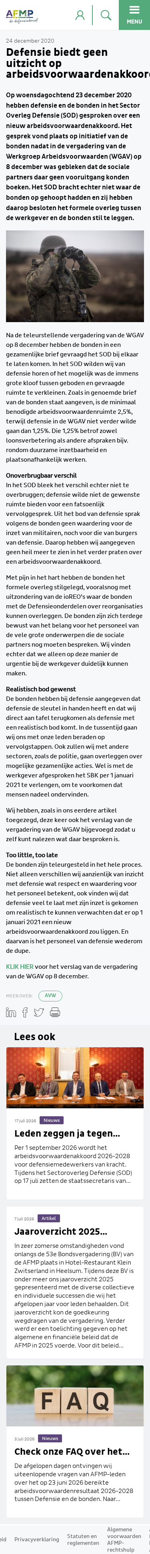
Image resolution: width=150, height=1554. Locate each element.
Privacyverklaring (36, 1539)
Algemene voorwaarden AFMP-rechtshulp (124, 1540)
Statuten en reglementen (83, 1540)
